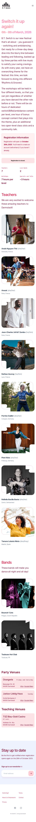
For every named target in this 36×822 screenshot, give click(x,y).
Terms (20, 793)
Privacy (4, 802)
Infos (22, 686)
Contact (21, 797)
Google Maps (28, 686)
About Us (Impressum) (9, 797)
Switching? (5, 793)
